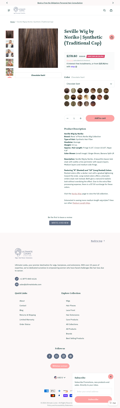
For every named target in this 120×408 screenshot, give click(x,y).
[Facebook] (49, 356)
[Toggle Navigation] (9, 10)
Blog (21, 310)
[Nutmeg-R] (73, 103)
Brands (69, 333)
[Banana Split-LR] (79, 103)
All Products (71, 329)
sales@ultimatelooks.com (30, 284)
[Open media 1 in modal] (38, 48)
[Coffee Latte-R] (73, 97)
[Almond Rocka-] (106, 90)
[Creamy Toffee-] (86, 97)
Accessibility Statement (64, 405)
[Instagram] (63, 356)
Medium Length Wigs (81, 203)
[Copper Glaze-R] (79, 97)
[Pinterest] (70, 356)
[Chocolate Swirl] (66, 90)
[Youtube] (56, 356)
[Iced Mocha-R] (93, 97)
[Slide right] (113, 2)
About (22, 301)
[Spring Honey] (99, 90)
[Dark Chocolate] (79, 90)
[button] (104, 10)
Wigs (68, 301)
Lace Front (70, 310)
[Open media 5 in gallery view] (9, 72)
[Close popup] (110, 376)
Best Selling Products (75, 338)
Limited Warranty (27, 319)
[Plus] (80, 118)
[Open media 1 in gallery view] (9, 34)
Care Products (72, 319)
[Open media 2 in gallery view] (9, 44)
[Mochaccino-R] (66, 103)
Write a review (60, 223)
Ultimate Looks (51, 403)
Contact (23, 305)
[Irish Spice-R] (99, 97)
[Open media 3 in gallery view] (9, 53)
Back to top (96, 241)
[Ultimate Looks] (19, 10)
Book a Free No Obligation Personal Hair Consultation (60, 3)
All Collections (72, 324)
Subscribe (93, 399)
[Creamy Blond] (73, 90)
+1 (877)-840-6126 (28, 279)
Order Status (25, 324)
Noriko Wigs (77, 193)
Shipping (70, 60)
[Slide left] (7, 2)
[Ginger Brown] (86, 90)
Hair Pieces (71, 305)
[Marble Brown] (93, 90)
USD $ (60, 377)
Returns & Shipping (28, 315)
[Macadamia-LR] (86, 103)
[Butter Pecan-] (66, 97)
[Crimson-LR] (93, 103)
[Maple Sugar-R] (106, 97)
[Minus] (67, 118)
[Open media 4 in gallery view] (9, 62)
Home (12, 22)
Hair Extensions (72, 315)
